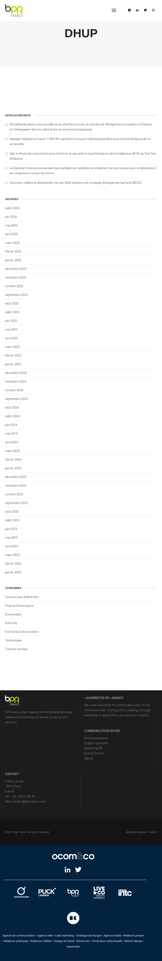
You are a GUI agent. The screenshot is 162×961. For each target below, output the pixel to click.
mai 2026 (11, 225)
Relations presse (133, 935)
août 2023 (12, 511)
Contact (152, 832)
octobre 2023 (14, 494)
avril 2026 (11, 234)
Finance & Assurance (19, 605)
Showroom (83, 941)
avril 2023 (11, 546)
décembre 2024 (15, 373)
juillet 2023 (12, 520)
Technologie (13, 640)
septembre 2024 (16, 399)
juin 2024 (11, 425)
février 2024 (13, 459)
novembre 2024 (15, 381)
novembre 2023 (15, 485)
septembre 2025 (16, 295)
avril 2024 (11, 442)
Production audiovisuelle (107, 941)
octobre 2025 (14, 286)
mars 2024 (12, 451)
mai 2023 (11, 537)
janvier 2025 (13, 364)
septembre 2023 (16, 503)
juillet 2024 (12, 416)
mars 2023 (12, 555)
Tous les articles (16, 649)
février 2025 (13, 355)
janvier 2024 (13, 468)
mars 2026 (12, 242)
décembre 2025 (15, 268)
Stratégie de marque (88, 935)
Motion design (133, 941)
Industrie (11, 623)
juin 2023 (11, 529)
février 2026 (13, 251)
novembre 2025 (15, 277)
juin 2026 (11, 216)
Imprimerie (73, 946)
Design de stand (64, 941)
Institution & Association (22, 631)
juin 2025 (11, 321)
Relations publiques (16, 941)
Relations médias (41, 941)
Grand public (13, 614)
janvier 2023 (13, 572)
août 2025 (12, 303)
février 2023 (13, 563)
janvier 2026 (13, 260)
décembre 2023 (15, 477)
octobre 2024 (14, 390)
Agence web (45, 935)
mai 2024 (11, 433)
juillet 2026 (12, 208)
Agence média (112, 935)
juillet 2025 (12, 312)
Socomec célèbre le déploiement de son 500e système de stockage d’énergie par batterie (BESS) (76, 182)
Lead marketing (64, 935)
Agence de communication (19, 935)
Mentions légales (136, 832)
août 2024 (12, 407)
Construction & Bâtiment (22, 597)
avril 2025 (11, 338)
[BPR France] (14, 10)
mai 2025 (11, 329)
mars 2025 (12, 347)
